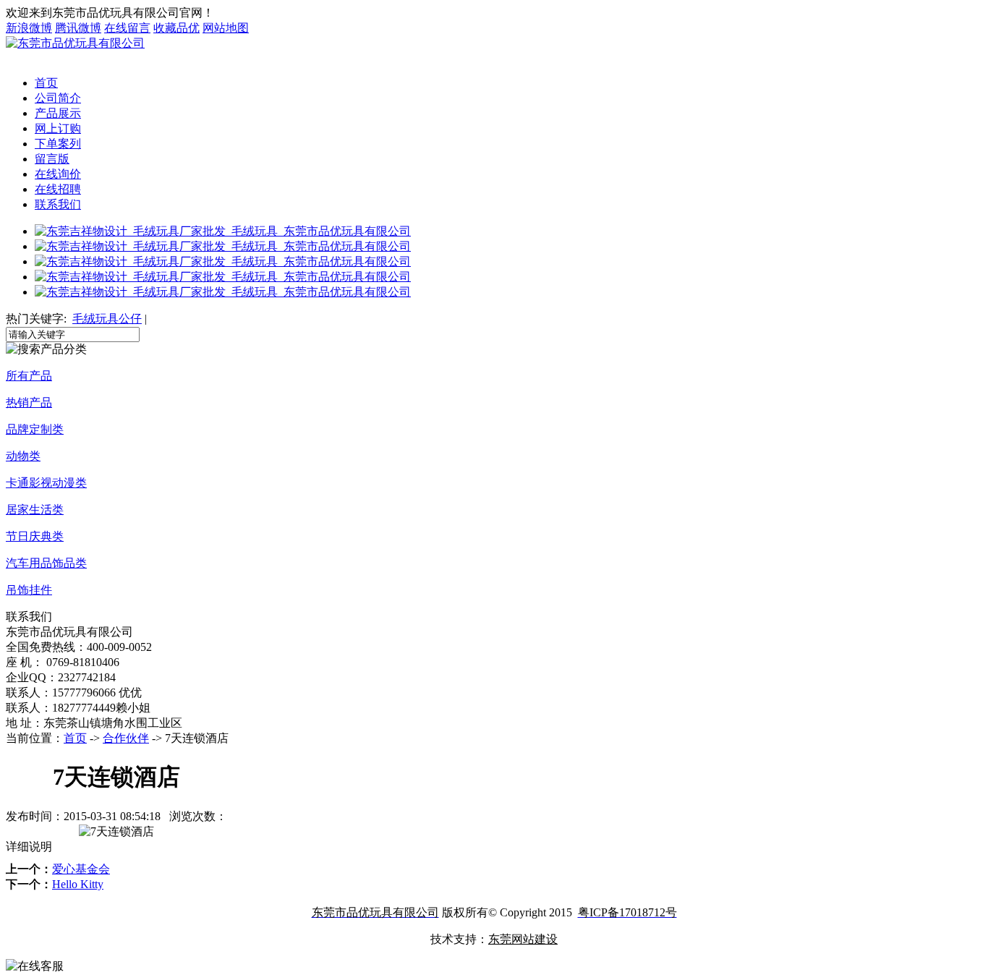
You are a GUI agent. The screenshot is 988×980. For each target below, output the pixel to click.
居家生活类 (35, 509)
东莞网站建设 (523, 939)
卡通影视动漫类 (46, 483)
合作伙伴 (126, 738)
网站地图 (226, 28)
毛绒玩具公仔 (107, 318)
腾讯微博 (78, 28)
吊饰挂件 (29, 590)
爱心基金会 (81, 869)
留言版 (52, 159)
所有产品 (29, 376)
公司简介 (58, 98)
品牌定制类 (35, 429)
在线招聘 (58, 189)
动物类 (23, 456)
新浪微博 (29, 28)
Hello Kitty (77, 884)
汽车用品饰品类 (46, 563)
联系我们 (58, 204)
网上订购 (58, 128)
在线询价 (58, 174)
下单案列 (58, 143)
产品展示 (58, 113)
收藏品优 (176, 28)
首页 (46, 83)
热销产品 (29, 402)
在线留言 (127, 28)
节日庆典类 (35, 536)
